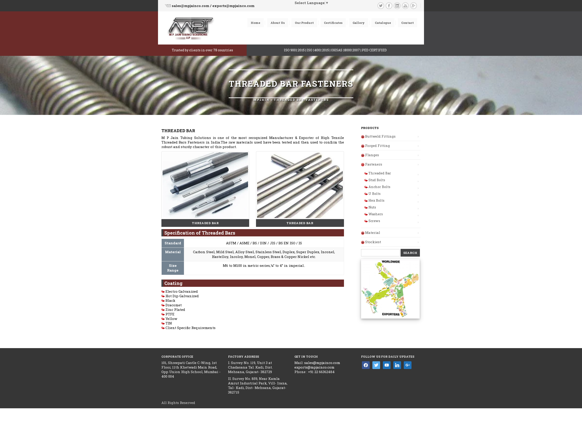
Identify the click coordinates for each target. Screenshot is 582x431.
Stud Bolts (377, 180)
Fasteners (373, 164)
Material (372, 232)
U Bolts (375, 193)
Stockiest (373, 242)
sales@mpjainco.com (321, 362)
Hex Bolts (376, 200)
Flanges (372, 155)
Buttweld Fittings (380, 136)
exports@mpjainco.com (314, 367)
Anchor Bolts (379, 187)
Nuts (372, 207)
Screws (374, 221)
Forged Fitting (377, 145)
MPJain (261, 100)
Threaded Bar (380, 173)
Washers (376, 214)
